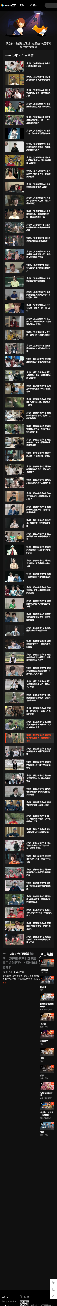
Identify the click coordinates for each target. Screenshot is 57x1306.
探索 (35, 5)
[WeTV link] (8, 5)
